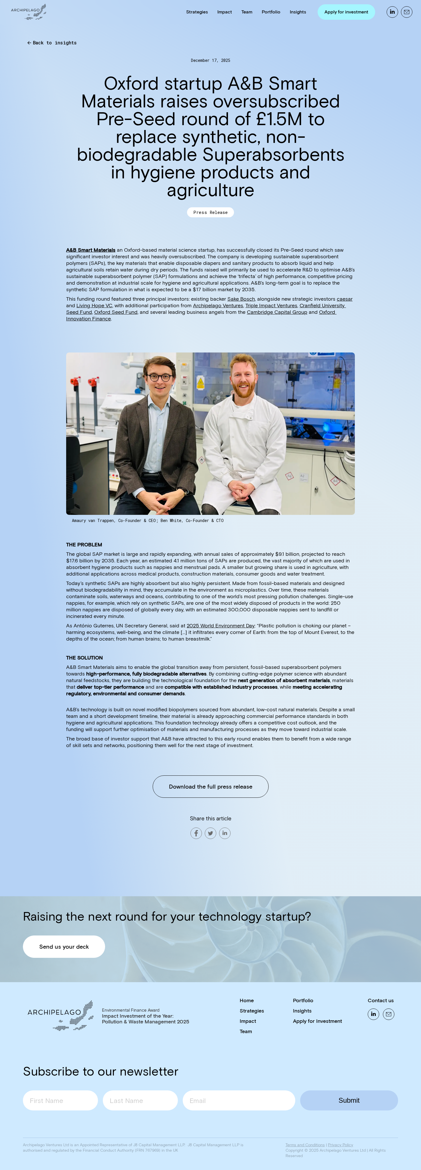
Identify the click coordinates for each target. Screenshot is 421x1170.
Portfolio (271, 12)
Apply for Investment (317, 1021)
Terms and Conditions (305, 1145)
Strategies (197, 12)
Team (246, 12)
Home (247, 1000)
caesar (345, 299)
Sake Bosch (241, 299)
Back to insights (55, 42)
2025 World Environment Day (221, 626)
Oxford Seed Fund (115, 312)
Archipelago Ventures (218, 305)
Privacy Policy (340, 1145)
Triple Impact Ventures (271, 305)
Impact (224, 12)
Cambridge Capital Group (277, 312)
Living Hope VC (94, 305)
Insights (298, 12)
